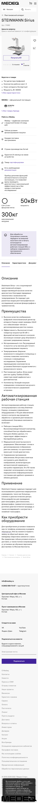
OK (29, 797)
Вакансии (6, 693)
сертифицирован (17, 162)
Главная (4, 555)
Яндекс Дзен (7, 631)
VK (3, 628)
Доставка (6, 720)
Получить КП (16, 58)
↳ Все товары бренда (10, 111)
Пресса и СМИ (7, 682)
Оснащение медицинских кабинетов (17, 746)
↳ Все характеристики (11, 93)
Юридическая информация (13, 765)
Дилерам (5, 731)
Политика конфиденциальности (15, 757)
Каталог (11, 555)
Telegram (22, 631)
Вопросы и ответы (9, 723)
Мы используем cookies (11, 754)
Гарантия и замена (9, 697)
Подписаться (19, 661)
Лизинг (4, 712)
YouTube (22, 628)
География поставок (10, 750)
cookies (25, 781)
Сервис (5, 701)
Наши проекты (8, 689)
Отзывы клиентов (9, 686)
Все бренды (7, 742)
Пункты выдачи (8, 716)
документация (10, 170)
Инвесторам (7, 727)
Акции (4, 739)
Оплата (4, 705)
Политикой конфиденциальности (18, 793)
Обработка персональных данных (15, 769)
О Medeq (5, 671)
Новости (5, 678)
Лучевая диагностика (23, 555)
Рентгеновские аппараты (12, 557)
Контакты (6, 674)
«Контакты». (7, 532)
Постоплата (6, 708)
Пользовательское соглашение (14, 761)
